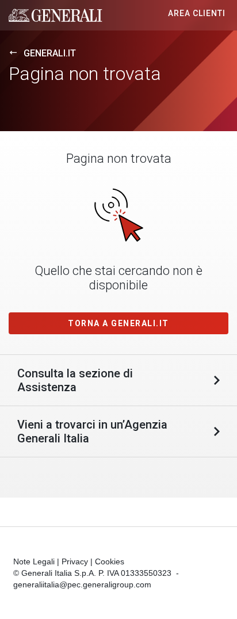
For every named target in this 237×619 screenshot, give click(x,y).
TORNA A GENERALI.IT (118, 323)
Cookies (109, 561)
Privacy (75, 561)
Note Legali (34, 561)
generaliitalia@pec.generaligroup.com (82, 584)
